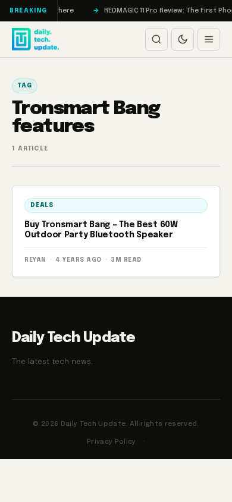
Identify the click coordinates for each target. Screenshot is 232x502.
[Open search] (156, 39)
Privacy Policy (111, 441)
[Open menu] (208, 39)
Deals (42, 205)
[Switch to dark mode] (182, 39)
